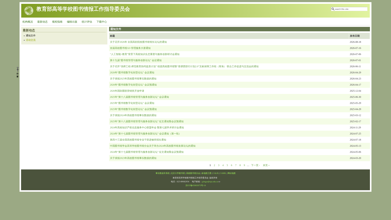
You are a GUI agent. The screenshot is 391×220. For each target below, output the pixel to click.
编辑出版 (72, 21)
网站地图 (232, 173)
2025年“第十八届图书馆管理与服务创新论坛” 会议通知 (139, 97)
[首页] (28, 14)
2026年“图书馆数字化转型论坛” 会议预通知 (133, 84)
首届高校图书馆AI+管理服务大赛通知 (130, 48)
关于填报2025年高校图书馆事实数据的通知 (133, 78)
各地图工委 (206, 173)
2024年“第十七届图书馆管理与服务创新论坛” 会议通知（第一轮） (145, 133)
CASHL (223, 173)
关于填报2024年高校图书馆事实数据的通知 (133, 115)
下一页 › (255, 165)
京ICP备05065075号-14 (195, 185)
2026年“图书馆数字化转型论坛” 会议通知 (132, 72)
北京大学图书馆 (178, 173)
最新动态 (42, 21)
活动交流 (31, 40)
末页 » (266, 165)
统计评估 (87, 21)
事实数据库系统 (163, 173)
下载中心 (102, 21)
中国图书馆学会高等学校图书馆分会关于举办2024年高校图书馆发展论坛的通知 (153, 146)
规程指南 (57, 21)
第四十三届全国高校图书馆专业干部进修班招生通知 (138, 139)
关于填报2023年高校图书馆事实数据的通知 (133, 158)
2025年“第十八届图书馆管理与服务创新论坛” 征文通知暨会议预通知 (147, 121)
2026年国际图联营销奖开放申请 (127, 91)
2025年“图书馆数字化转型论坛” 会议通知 (132, 103)
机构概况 (27, 21)
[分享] (18, 69)
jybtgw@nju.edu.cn (210, 182)
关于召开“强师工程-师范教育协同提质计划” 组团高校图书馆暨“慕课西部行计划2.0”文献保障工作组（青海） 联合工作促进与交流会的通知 (184, 66)
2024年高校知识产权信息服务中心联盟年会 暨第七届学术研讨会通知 (147, 127)
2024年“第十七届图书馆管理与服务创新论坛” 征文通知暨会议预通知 (147, 152)
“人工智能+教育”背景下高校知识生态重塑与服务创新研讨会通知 (144, 54)
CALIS (215, 173)
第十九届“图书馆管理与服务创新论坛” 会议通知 (136, 60)
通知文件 (31, 35)
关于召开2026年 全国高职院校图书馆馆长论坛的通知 (138, 42)
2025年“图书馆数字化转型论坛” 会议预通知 (133, 109)
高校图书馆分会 (193, 173)
